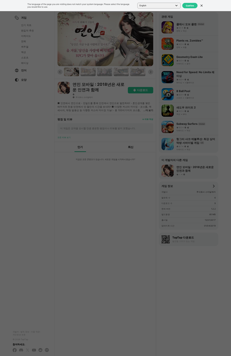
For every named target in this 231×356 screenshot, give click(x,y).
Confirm (190, 5)
